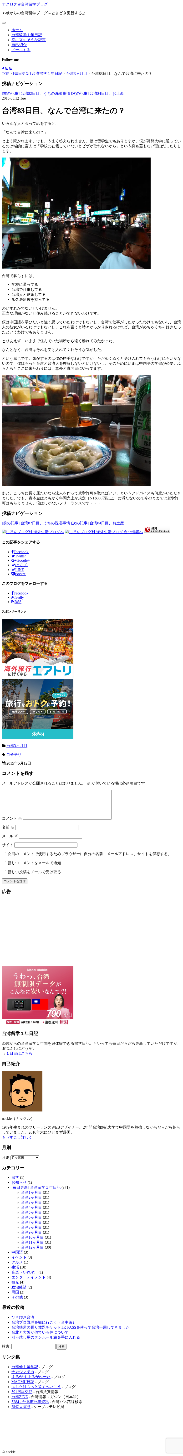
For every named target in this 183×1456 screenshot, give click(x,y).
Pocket (20, 574)
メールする (20, 50)
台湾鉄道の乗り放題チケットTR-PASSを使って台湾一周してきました (70, 1327)
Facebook (21, 552)
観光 (15, 1282)
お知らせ (19, 1182)
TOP (5, 74)
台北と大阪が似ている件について (40, 1332)
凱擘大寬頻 (20, 1407)
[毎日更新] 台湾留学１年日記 (37, 74)
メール (10, 836)
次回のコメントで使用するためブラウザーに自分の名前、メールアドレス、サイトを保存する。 (90, 854)
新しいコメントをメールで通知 (34, 863)
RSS (18, 602)
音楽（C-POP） (24, 1272)
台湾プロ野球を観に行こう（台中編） (43, 1322)
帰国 (15, 1292)
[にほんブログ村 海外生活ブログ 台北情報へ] (104, 532)
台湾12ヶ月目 (32, 1247)
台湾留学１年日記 (26, 35)
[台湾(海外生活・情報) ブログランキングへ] (157, 532)
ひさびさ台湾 (22, 1317)
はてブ (21, 565)
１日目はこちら (19, 1053)
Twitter (21, 556)
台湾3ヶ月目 (76, 74)
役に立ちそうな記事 (28, 40)
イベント (19, 1257)
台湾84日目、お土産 (97, 93)
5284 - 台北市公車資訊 (30, 1402)
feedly (20, 597)
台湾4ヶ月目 (31, 1207)
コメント (12, 818)
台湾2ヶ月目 (31, 1197)
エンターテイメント (28, 1277)
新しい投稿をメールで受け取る (34, 872)
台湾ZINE (19, 1397)
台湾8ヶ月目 (31, 1227)
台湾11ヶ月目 (32, 1242)
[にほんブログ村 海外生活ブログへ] (33, 532)
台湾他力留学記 (24, 1367)
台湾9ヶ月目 (31, 1232)
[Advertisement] (91, 932)
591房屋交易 (21, 1392)
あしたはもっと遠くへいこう (36, 1387)
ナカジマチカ (22, 1372)
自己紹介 (19, 45)
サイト (7, 845)
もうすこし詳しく (17, 1137)
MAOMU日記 (22, 1382)
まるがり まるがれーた (31, 1377)
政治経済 (19, 1287)
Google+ (23, 560)
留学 (15, 1177)
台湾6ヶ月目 (31, 1217)
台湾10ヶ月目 (32, 1237)
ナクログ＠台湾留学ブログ (25, 4)
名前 (8, 827)
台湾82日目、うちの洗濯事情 (36, 93)
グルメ (17, 1262)
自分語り (13, 754)
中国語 (17, 1252)
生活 (15, 1267)
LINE (19, 570)
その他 (17, 1297)
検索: (6, 1346)
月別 (6, 1157)
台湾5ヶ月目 (31, 1212)
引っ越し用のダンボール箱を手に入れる (45, 1337)
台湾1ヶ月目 (31, 1192)
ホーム (17, 30)
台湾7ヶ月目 (31, 1222)
